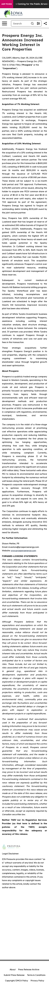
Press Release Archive (28, 969)
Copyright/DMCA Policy (16, 980)
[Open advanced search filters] (38, 23)
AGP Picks (7, 4)
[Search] (32, 23)
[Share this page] (45, 23)
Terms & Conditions (36, 975)
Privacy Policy (37, 980)
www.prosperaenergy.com (23, 550)
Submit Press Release (14, 975)
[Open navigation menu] (4, 23)
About (13, 969)
